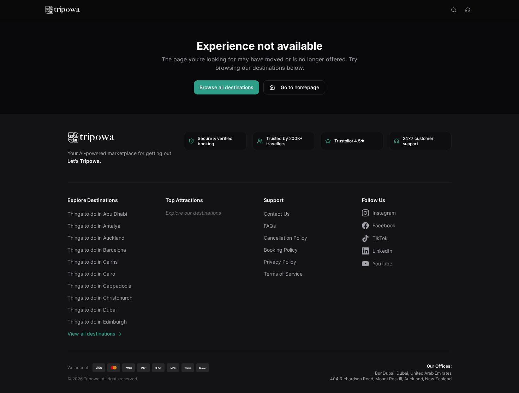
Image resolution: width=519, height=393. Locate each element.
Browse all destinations (226, 87)
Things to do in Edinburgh (97, 322)
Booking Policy (281, 250)
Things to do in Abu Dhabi (97, 214)
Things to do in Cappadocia (99, 286)
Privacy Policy (280, 262)
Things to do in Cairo (91, 274)
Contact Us (277, 214)
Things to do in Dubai (92, 310)
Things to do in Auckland (96, 238)
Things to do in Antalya (93, 226)
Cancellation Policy (285, 238)
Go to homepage (300, 87)
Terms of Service (283, 274)
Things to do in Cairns (92, 262)
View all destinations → (94, 334)
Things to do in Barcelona (96, 250)
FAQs (270, 226)
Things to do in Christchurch (99, 298)
